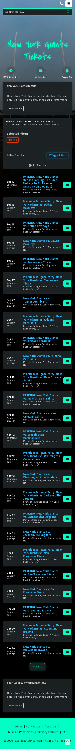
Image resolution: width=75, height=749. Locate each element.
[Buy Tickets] (67, 185)
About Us (51, 726)
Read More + (15, 108)
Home (18, 726)
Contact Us (33, 726)
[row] (37, 184)
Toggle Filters (59, 155)
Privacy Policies (48, 732)
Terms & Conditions (21, 732)
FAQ (64, 732)
